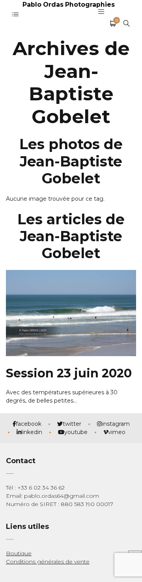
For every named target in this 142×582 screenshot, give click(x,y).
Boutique (19, 553)
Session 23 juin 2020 (69, 373)
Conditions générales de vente (48, 561)
